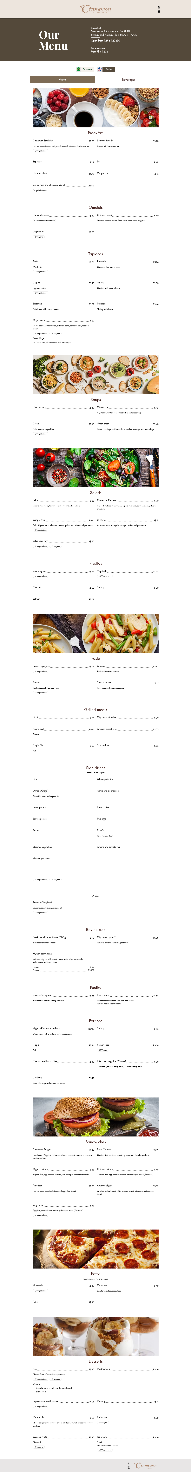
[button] (62, 79)
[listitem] (52, 342)
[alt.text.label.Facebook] (159, 7)
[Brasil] (78, 69)
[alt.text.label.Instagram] (159, 11)
